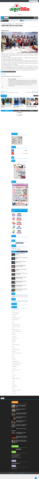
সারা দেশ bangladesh (9, 23)
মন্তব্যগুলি (24, 251)
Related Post (4, 95)
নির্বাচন (13, 346)
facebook (31, 110)
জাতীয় (13, 371)
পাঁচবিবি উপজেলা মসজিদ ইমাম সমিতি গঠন (21, 428)
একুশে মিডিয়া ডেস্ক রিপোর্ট (15, 369)
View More (36, 95)
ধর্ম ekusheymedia (15, 361)
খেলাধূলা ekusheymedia (16, 326)
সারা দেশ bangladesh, (14, 27)
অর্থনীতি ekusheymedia (16, 344)
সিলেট (13, 356)
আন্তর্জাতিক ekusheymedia (16, 317)
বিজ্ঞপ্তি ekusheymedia (16, 329)
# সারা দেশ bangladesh (9, 71)
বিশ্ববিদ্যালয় (14, 351)
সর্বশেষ (14, 251)
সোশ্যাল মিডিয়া (14, 366)
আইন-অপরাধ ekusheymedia (16, 331)
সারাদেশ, (18, 27)
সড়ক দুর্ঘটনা (14, 334)
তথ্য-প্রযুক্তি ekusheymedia (17, 363)
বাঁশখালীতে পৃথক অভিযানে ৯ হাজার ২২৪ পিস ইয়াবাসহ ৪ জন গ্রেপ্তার (23, 20)
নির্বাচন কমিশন (14, 339)
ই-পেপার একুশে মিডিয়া (15, 314)
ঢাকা (12, 321)
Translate (18, 249)
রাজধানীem (14, 341)
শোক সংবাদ (13, 348)
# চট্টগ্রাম (4, 71)
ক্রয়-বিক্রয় (14, 391)
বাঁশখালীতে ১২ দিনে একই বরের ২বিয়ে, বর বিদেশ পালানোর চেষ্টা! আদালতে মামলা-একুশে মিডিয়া (21, 441)
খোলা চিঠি (13, 381)
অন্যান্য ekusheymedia (16, 349)
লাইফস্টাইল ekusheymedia (16, 353)
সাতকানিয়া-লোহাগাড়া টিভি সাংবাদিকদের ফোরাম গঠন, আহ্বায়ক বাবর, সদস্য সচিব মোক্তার (31, 106)
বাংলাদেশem (14, 316)
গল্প (12, 373)
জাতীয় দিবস (13, 359)
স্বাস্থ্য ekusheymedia (16, 364)
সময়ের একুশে (14, 336)
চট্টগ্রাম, (10, 27)
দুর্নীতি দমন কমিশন (14, 386)
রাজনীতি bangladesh (15, 312)
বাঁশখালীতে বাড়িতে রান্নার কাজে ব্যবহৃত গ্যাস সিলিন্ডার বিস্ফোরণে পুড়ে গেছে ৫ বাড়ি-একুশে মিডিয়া (21, 437)
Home (2, 23)
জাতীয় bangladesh (15, 319)
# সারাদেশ (14, 71)
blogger (7, 110)
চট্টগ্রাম (15, 20)
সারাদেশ (13, 23)
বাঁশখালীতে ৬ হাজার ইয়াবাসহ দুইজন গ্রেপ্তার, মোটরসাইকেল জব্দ (6, 106)
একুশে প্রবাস (14, 358)
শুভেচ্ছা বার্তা (13, 368)
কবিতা (13, 354)
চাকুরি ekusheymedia (15, 378)
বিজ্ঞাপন (13, 388)
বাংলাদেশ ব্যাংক (14, 393)
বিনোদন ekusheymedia (16, 324)
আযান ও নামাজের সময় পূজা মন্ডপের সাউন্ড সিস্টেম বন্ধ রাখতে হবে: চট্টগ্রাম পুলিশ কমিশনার (21, 406)
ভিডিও (13, 376)
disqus (19, 110)
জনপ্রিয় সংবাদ (19, 251)
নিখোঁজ (13, 383)
